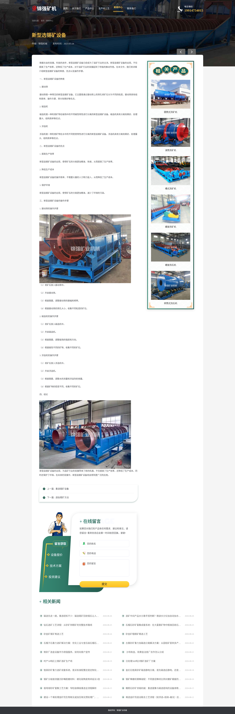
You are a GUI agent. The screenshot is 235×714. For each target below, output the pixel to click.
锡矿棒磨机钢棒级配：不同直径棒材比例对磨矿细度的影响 (154, 679)
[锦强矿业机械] (44, 8)
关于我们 (76, 8)
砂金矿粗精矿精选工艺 (137, 634)
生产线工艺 (103, 8)
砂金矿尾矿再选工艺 (54, 634)
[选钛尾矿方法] (192, 52)
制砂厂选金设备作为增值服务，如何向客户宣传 (67, 652)
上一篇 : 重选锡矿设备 (58, 489)
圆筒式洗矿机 (170, 112)
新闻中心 (118, 7)
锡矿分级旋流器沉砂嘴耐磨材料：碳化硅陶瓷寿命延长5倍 (72, 679)
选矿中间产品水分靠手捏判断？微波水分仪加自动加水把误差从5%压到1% (154, 616)
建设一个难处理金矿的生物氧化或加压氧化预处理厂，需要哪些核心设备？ (72, 697)
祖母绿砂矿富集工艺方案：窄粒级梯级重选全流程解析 (70, 688)
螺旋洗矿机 (170, 227)
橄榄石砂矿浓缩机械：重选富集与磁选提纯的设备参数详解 (154, 688)
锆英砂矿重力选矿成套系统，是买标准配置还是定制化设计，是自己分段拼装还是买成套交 (72, 670)
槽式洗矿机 (170, 188)
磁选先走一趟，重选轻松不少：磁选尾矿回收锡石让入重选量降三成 (72, 616)
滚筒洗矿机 (170, 150)
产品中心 (89, 8)
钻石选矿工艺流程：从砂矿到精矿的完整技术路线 (68, 625)
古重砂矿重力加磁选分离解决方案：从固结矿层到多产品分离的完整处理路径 (154, 643)
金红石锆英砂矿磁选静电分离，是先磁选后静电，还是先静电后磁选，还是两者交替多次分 (154, 670)
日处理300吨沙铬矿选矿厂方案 (140, 661)
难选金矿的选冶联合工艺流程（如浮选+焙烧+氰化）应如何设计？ (154, 697)
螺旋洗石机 (170, 265)
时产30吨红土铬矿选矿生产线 (58, 661)
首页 (65, 8)
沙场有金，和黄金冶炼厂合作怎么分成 (145, 652)
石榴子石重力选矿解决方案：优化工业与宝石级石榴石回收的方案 (72, 643)
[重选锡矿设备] (181, 52)
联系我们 (131, 8)
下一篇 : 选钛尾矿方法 (58, 497)
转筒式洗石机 (170, 303)
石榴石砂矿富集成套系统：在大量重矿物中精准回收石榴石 (154, 625)
